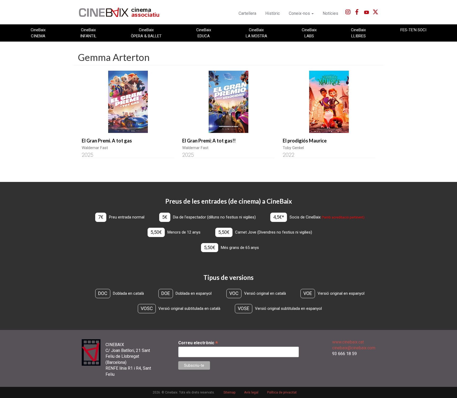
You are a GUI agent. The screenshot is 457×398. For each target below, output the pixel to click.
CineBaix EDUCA (203, 33)
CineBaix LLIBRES (358, 33)
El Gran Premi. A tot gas (107, 141)
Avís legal (251, 392)
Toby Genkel (293, 147)
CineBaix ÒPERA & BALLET (146, 33)
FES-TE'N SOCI (413, 30)
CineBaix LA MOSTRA (256, 33)
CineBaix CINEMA (38, 33)
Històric (272, 13)
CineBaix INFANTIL (88, 33)
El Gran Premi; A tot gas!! (209, 141)
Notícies (330, 13)
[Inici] (122, 12)
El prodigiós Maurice (305, 141)
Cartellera (247, 13)
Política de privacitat (282, 392)
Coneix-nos (300, 13)
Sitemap (229, 392)
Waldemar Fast (95, 147)
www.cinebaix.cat (348, 342)
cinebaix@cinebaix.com (353, 347)
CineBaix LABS (309, 33)
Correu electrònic (198, 343)
